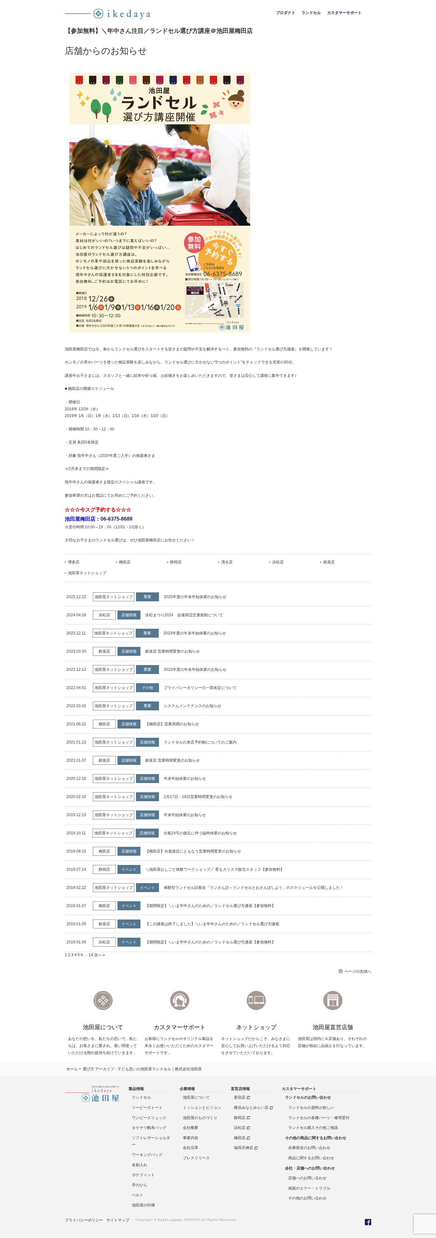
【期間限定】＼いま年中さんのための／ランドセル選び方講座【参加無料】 (210, 906)
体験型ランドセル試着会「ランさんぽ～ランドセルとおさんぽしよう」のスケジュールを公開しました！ (254, 887)
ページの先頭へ (356, 971)
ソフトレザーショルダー (151, 1141)
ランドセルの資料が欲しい (311, 1107)
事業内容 (190, 1138)
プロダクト (285, 13)
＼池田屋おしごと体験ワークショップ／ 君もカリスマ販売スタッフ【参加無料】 (214, 869)
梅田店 (125, 562)
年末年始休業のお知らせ (185, 778)
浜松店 (278, 562)
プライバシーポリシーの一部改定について (200, 687)
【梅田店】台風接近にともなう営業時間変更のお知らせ (193, 851)
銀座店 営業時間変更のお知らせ (172, 651)
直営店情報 (240, 1089)
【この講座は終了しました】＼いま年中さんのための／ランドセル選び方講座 (212, 924)
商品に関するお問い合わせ (311, 1158)
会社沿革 (190, 1148)
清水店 (227, 562)
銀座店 (329, 562)
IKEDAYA (192, 1219)
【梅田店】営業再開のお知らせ (172, 724)
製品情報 (136, 1089)
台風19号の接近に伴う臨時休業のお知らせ (200, 833)
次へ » (99, 955)
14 (91, 955)
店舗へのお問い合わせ (307, 1178)
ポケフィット (143, 1175)
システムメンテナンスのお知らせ (192, 706)
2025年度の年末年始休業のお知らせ (195, 597)
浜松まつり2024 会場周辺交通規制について (184, 615)
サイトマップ (117, 1220)
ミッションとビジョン (202, 1107)
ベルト (137, 1195)
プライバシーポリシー (84, 1220)
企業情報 (187, 1089)
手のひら (139, 1185)
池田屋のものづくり (200, 1118)
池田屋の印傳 (143, 1205)
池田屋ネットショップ (87, 573)
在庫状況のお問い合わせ (309, 1148)
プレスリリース (196, 1158)
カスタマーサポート (344, 13)
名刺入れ (139, 1165)
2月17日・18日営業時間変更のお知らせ (198, 797)
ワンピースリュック (149, 1118)
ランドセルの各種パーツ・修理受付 (319, 1118)
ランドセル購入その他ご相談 (313, 1127)
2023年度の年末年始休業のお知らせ (194, 633)
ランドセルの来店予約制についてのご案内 (200, 742)
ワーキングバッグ (147, 1155)
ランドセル (311, 13)
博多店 (73, 562)
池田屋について (196, 1097)
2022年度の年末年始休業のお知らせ (195, 669)
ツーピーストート (147, 1107)
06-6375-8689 (116, 519)
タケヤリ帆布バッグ (149, 1127)
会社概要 (190, 1127)
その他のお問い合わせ (307, 1198)
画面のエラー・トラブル (309, 1188)
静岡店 (176, 562)
